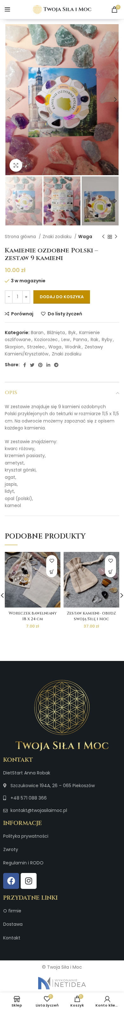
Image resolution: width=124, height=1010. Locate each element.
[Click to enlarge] (16, 165)
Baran (37, 332)
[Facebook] (11, 881)
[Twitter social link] (32, 365)
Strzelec (36, 347)
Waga (85, 237)
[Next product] (116, 237)
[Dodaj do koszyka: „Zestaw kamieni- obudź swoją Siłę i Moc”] (110, 571)
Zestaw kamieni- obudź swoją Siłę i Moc (91, 616)
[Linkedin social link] (48, 365)
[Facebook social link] (24, 365)
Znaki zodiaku (58, 237)
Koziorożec (46, 339)
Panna (80, 339)
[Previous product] (103, 237)
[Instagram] (29, 881)
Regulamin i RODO (23, 863)
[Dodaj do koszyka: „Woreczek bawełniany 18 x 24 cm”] (51, 571)
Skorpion (14, 347)
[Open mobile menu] (7, 9)
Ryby (107, 339)
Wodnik (73, 347)
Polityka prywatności (25, 836)
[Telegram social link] (56, 365)
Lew (65, 339)
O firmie (12, 911)
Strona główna (21, 237)
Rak (94, 339)
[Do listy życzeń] (51, 560)
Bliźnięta (56, 332)
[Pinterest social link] (40, 365)
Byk (72, 332)
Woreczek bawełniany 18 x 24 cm (33, 616)
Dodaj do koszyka (62, 297)
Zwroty (10, 849)
